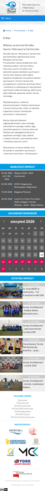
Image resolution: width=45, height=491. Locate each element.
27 (22, 261)
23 (41, 254)
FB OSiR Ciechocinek (22, 406)
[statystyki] (4, 489)
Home (8, 30)
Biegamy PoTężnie (22, 192)
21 (29, 254)
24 (3, 261)
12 (16, 247)
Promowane (19, 30)
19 (16, 254)
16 (42, 247)
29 (35, 261)
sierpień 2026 (22, 221)
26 (16, 261)
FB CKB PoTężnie (22, 414)
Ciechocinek (22, 400)
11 (10, 247)
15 (35, 247)
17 (3, 254)
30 (41, 261)
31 (3, 268)
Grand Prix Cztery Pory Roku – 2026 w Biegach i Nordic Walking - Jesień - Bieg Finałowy (28, 202)
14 (29, 247)
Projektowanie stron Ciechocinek (22, 485)
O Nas (30, 30)
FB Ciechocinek (22, 403)
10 (3, 247)
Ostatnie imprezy (22, 278)
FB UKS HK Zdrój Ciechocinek (22, 417)
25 (9, 261)
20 (22, 254)
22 (35, 254)
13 (22, 247)
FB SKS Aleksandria (22, 411)
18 (9, 254)
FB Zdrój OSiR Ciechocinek (22, 408)
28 (29, 261)
